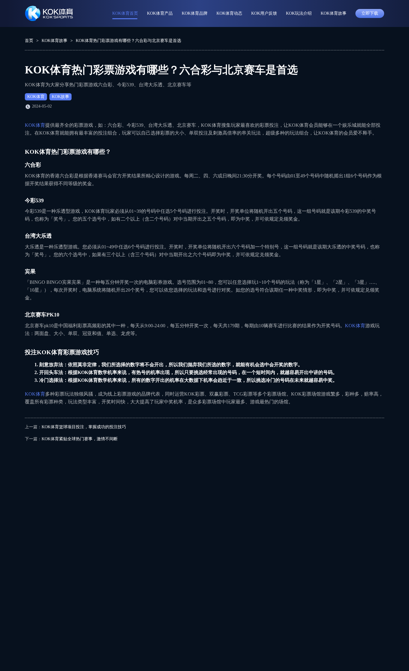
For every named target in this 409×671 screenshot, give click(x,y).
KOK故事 (60, 96)
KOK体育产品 (160, 13)
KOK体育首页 (125, 13)
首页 (29, 40)
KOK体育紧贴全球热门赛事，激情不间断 (80, 439)
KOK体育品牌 (194, 13)
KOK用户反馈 (264, 13)
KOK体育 (36, 96)
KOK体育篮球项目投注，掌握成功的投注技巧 (84, 427)
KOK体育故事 (333, 13)
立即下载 (369, 13)
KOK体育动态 (229, 13)
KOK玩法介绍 (299, 13)
